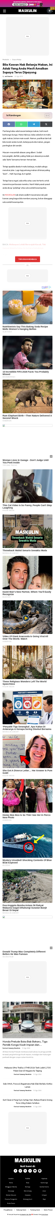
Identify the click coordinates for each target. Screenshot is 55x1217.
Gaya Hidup (16, 59)
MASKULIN (10, 195)
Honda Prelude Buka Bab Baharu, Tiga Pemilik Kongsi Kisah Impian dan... (25, 1043)
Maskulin (6, 59)
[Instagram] (20, 1171)
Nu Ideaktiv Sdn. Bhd (25, 1214)
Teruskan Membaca (27, 259)
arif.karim (9, 76)
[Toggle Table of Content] (46, 115)
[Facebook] (15, 1171)
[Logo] (27, 10)
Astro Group (44, 1214)
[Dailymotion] (40, 1171)
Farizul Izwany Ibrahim (11, 1048)
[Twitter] (25, 1171)
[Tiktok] (30, 1171)
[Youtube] (35, 1171)
